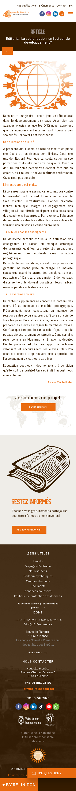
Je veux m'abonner (29, 529)
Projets (38, 561)
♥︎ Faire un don (19, 784)
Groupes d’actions (38, 581)
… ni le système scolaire (19, 294)
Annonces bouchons (38, 591)
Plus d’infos (35, 652)
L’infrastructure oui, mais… (20, 185)
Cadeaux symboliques (38, 576)
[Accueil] (16, 14)
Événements (46, 5)
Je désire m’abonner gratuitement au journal (38, 605)
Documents (38, 586)
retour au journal (7, 51)
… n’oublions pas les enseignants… (25, 232)
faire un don (38, 407)
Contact (61, 5)
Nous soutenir (38, 571)
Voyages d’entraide (38, 566)
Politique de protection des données (38, 596)
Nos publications (27, 5)
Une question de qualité (18, 142)
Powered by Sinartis (21, 775)
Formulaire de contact (38, 689)
